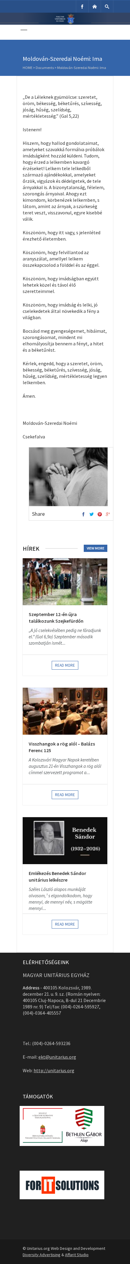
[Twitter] (91, 514)
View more (95, 548)
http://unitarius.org (54, 1070)
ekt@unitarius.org (57, 1057)
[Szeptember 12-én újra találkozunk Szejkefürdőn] (65, 581)
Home (27, 67)
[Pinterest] (100, 514)
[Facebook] (82, 6)
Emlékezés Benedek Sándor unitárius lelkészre (57, 876)
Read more (65, 665)
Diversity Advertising (41, 1254)
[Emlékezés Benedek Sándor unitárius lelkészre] (65, 840)
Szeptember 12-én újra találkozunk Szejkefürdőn (56, 617)
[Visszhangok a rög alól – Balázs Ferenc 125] (65, 711)
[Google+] (108, 514)
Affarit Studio (77, 1254)
